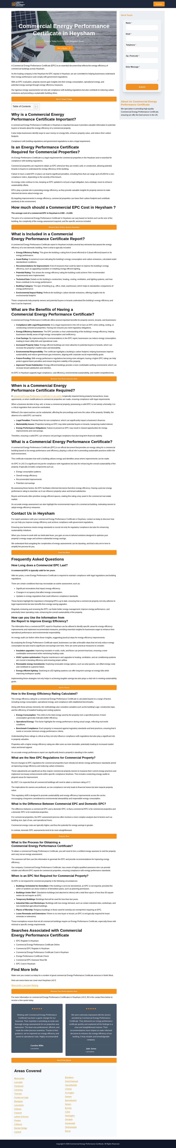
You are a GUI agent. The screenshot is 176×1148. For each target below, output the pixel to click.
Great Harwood (71, 1081)
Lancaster (26, 985)
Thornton (18, 1094)
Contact (159, 4)
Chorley (68, 1089)
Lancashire (19, 1105)
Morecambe (16, 985)
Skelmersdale (71, 1127)
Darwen (68, 1097)
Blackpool (18, 1101)
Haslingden (70, 1116)
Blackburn (69, 1077)
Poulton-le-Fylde (21, 1098)
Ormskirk (69, 1119)
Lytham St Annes (21, 1117)
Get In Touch (64, 688)
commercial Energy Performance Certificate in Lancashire (37, 396)
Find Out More (64, 552)
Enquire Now (64, 836)
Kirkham (17, 1109)
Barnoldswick (71, 1100)
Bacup (68, 1131)
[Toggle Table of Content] (34, 107)
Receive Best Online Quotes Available (64, 227)
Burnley (68, 1108)
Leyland (17, 1132)
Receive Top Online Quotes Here (64, 379)
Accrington (69, 1093)
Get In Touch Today (64, 99)
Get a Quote (62, 48)
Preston (17, 1120)
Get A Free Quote (64, 1060)
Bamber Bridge (20, 1128)
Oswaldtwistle (71, 1085)
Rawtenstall (70, 1123)
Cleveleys (18, 1090)
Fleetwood (18, 1086)
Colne (67, 1112)
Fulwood (18, 1113)
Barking (35, 985)
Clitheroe (18, 1124)
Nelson (68, 1104)
